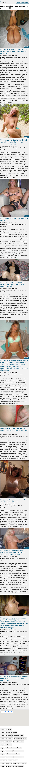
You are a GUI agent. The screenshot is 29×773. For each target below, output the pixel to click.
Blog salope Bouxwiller (6, 738)
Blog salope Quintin (5, 745)
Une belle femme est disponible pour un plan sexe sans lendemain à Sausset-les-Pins (14, 284)
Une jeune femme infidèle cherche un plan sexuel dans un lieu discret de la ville (13, 51)
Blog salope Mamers (6, 751)
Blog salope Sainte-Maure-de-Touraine (11, 748)
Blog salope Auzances (20, 738)
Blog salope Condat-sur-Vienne (9, 760)
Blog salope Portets (5, 729)
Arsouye (3, 2)
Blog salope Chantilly (6, 742)
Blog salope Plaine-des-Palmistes (9, 754)
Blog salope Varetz (18, 742)
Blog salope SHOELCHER (20, 763)
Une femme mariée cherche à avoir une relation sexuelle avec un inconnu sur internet (13, 142)
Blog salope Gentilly (17, 735)
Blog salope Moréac (5, 766)
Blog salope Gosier (18, 751)
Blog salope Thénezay (6, 757)
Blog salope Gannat (5, 735)
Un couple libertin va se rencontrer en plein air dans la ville (13, 501)
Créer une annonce (22, 2)
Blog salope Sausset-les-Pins (8, 732)
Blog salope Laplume (6, 763)
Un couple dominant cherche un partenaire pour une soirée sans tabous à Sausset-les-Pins (12, 552)
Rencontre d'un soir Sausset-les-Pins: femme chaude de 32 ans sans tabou (14, 430)
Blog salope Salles (19, 757)
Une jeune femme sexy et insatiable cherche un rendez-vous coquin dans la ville (14, 678)
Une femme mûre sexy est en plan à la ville (14, 220)
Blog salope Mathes (18, 766)
